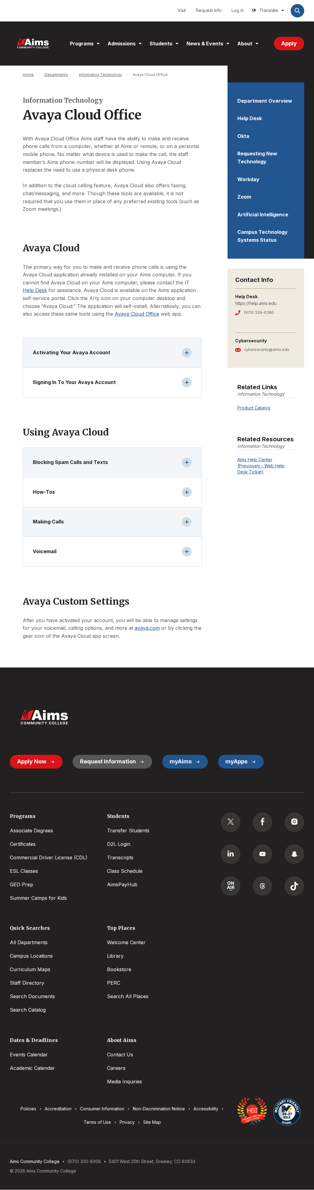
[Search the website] (297, 10)
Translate (268, 10)
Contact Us (120, 1054)
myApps (236, 761)
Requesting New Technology (257, 157)
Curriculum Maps (30, 969)
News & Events (204, 43)
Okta (243, 136)
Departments (56, 74)
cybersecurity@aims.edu (266, 349)
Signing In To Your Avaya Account (74, 382)
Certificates (23, 844)
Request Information (108, 761)
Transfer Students (128, 830)
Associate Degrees (31, 830)
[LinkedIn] (230, 854)
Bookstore (119, 969)
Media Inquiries (124, 1081)
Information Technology (100, 74)
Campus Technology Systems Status (262, 236)
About (244, 43)
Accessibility (205, 1108)
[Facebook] (262, 822)
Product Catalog (253, 407)
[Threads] (262, 886)
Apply (289, 43)
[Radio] (230, 886)
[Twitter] (230, 822)
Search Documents (32, 996)
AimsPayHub (122, 884)
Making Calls (48, 522)
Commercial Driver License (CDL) (48, 857)
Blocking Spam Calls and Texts (70, 462)
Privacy (127, 1122)
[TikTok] (294, 886)
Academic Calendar (32, 1068)
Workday (248, 179)
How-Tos (44, 492)
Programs (82, 43)
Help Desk (249, 118)
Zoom (244, 197)
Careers (116, 1068)
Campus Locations (31, 956)
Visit (182, 10)
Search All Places (127, 996)
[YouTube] (262, 854)
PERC (113, 983)
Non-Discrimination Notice (159, 1108)
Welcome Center (126, 942)
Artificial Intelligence (262, 214)
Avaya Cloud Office (137, 314)
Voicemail (44, 551)
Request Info (209, 10)
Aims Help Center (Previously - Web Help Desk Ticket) (261, 465)
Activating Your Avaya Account (71, 352)
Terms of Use (97, 1122)
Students (161, 43)
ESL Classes (24, 871)
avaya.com (147, 628)
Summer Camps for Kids (38, 898)
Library (115, 956)
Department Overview (264, 101)
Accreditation (58, 1108)
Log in (238, 10)
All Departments (29, 942)
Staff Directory (27, 983)
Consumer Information (102, 1108)
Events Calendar (29, 1054)
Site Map (152, 1122)
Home (28, 74)
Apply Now (31, 761)
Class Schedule (125, 871)
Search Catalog (28, 1010)
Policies (28, 1108)
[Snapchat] (294, 854)
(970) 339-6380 (259, 312)
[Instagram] (294, 822)
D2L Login (118, 844)
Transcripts (120, 857)
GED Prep (21, 884)
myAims (181, 761)
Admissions (122, 43)
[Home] (33, 43)
